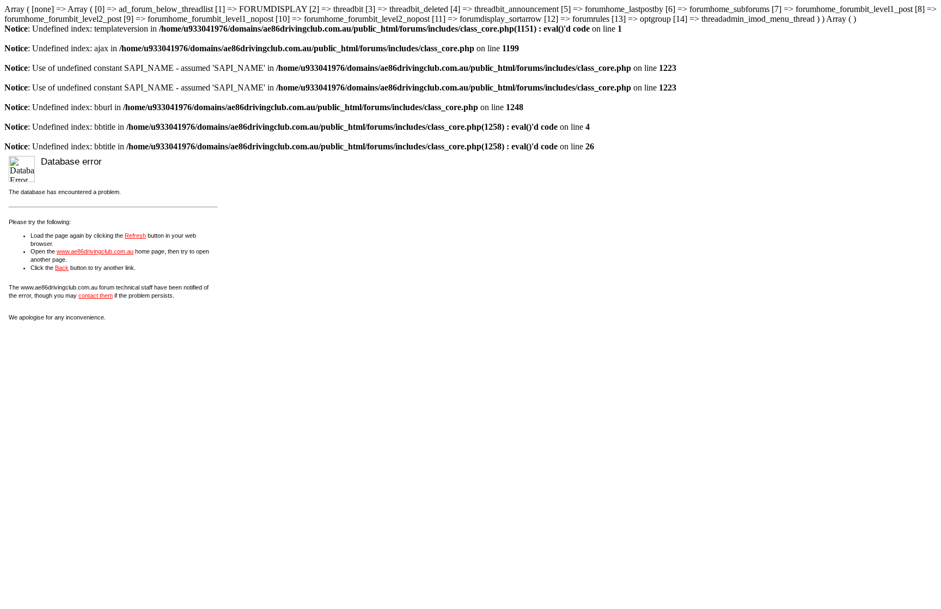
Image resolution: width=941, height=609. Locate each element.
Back (62, 267)
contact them (95, 295)
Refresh (135, 235)
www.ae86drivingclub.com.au (95, 251)
